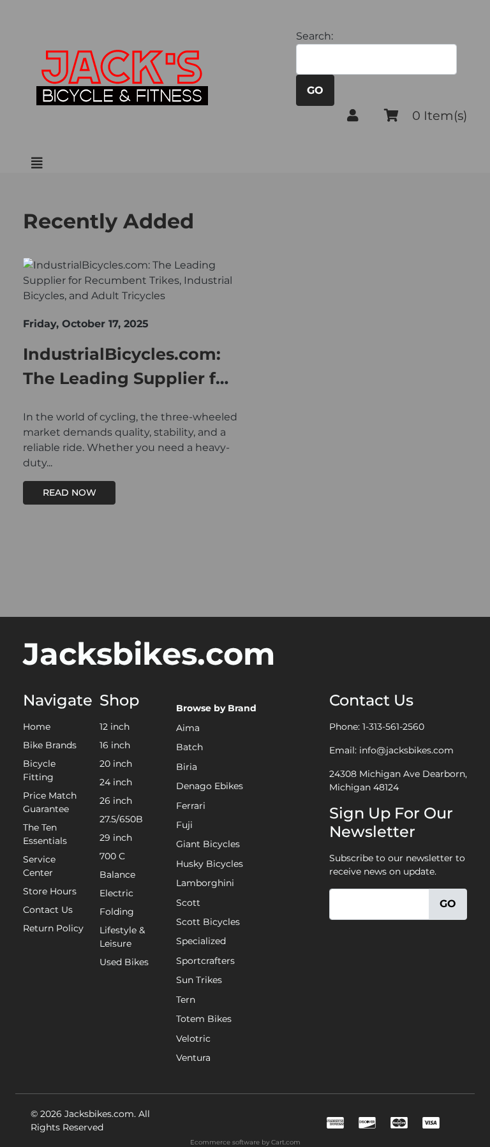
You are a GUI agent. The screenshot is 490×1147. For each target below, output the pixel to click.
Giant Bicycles (208, 844)
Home (36, 726)
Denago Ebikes (209, 786)
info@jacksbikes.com (406, 750)
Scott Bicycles (208, 922)
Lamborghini (205, 883)
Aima (188, 728)
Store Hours (50, 891)
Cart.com (286, 1142)
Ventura (193, 1057)
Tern (185, 999)
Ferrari (190, 805)
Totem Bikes (204, 1019)
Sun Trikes (199, 980)
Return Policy (53, 928)
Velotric (193, 1038)
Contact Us (48, 909)
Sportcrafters (205, 960)
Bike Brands (50, 745)
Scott (188, 902)
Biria (186, 767)
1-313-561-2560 (393, 726)
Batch (189, 747)
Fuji (184, 825)
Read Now (69, 492)
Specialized (201, 941)
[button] (353, 115)
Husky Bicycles (209, 864)
